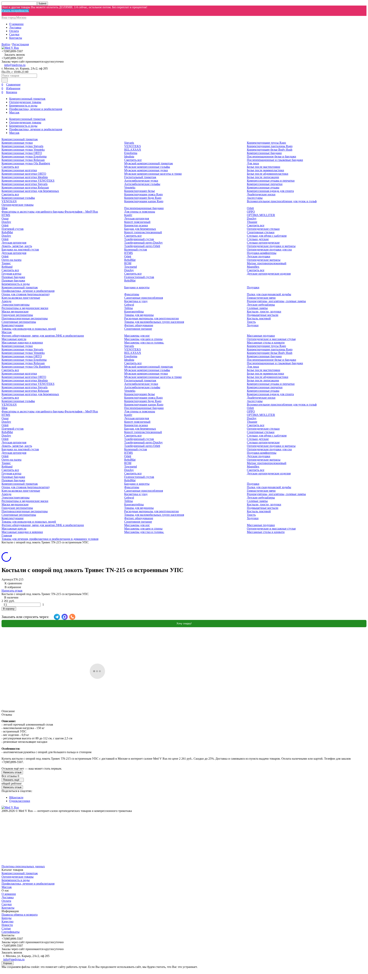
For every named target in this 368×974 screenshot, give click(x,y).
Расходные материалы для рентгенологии (151, 318)
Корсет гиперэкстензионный (143, 232)
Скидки (14, 34)
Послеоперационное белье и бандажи (271, 156)
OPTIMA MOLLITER (261, 215)
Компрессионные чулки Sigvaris (22, 146)
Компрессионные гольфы (18, 197)
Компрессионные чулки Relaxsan (23, 160)
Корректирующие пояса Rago (143, 194)
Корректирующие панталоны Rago (269, 146)
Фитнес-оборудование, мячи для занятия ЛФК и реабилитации (43, 335)
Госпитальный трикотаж (140, 177)
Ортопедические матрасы (263, 259)
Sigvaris (129, 142)
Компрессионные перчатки (265, 184)
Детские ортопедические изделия (269, 273)
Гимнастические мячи (261, 297)
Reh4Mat (7, 232)
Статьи (6, 928)
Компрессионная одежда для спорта (270, 191)
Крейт (128, 215)
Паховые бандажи (13, 277)
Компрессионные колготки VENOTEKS (28, 180)
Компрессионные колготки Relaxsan (25, 187)
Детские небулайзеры (261, 304)
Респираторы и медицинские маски (25, 308)
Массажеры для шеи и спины (143, 339)
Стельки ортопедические (263, 242)
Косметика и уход (135, 301)
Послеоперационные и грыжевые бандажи (275, 160)
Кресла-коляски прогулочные (21, 297)
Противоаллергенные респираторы (25, 318)
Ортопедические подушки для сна (269, 249)
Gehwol (129, 304)
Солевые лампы (257, 308)
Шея (4, 208)
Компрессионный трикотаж (27, 98)
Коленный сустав (135, 249)
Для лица (253, 163)
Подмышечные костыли (262, 315)
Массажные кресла (14, 339)
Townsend (130, 266)
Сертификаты (11, 931)
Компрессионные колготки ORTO (24, 173)
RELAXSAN (132, 149)
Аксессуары (255, 197)
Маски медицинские (15, 311)
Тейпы (128, 308)
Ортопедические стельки (263, 228)
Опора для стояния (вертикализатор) (25, 294)
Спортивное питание (138, 328)
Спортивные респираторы (19, 321)
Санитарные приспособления (143, 297)
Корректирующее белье (139, 191)
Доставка (15, 27)
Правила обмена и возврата (20, 914)
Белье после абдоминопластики (267, 173)
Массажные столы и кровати (266, 342)
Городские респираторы (17, 315)
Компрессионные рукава (263, 187)
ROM (127, 263)
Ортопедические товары (25, 102)
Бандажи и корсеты (137, 287)
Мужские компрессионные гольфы (147, 166)
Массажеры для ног (137, 335)
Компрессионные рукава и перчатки (271, 180)
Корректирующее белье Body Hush (269, 149)
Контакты (15, 37)
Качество (7, 921)
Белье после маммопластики (265, 170)
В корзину (9, 608)
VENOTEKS (132, 146)
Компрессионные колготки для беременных (30, 191)
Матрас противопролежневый (266, 263)
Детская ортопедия (14, 242)
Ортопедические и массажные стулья (271, 339)
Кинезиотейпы (134, 311)
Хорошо (7, 963)
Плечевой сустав (13, 228)
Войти (6, 44)
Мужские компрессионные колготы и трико (153, 173)
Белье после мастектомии (263, 166)
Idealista (129, 156)
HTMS (6, 215)
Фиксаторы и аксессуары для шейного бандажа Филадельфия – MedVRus (50, 211)
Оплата (14, 31)
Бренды (7, 918)
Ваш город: (14, 17)
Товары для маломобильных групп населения (154, 321)
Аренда (6, 301)
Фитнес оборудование (138, 325)
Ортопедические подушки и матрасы (271, 246)
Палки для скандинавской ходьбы (269, 294)
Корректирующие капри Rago (143, 201)
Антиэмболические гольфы (142, 184)
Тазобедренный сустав (139, 239)
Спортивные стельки (260, 232)
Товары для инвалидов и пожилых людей (29, 328)
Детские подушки (258, 256)
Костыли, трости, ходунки (264, 311)
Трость (251, 321)
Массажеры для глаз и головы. (144, 342)
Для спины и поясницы (139, 211)
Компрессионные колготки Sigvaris (25, 184)
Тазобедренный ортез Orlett (142, 246)
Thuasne (252, 222)
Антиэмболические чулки (141, 180)
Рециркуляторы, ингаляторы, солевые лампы (276, 301)
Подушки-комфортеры (261, 253)
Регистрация (20, 44)
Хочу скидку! (184, 623)
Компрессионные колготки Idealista (25, 177)
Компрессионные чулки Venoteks (23, 149)
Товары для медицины (139, 315)
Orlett (5, 225)
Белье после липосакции (263, 177)
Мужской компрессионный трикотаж (148, 163)
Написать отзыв (12, 590)
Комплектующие (13, 325)
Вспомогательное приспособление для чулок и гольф (282, 201)
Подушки (253, 287)
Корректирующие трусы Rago (266, 142)
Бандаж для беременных (140, 228)
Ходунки (253, 325)
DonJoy (6, 222)
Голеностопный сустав (139, 277)
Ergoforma (130, 153)
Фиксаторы (131, 294)
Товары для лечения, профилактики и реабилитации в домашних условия (50, 538)
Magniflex (253, 266)
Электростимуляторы (16, 304)
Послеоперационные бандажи (144, 208)
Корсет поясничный (137, 222)
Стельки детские (258, 239)
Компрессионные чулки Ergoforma (24, 156)
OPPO (251, 211)
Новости (7, 925)
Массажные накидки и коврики (22, 342)
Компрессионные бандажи (264, 153)
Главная (7, 535)
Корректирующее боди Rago (142, 197)
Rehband (7, 266)
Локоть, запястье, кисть (17, 246)
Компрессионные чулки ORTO (22, 153)
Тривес (6, 263)
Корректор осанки (136, 225)
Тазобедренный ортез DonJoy (143, 242)
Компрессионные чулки (17, 142)
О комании (16, 24)
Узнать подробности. (15, 10)
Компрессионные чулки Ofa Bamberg (26, 163)
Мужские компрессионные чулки (146, 170)
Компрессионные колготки (19, 170)
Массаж (14, 112)
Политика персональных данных (23, 866)
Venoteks (129, 187)
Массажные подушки (261, 335)
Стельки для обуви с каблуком (267, 235)
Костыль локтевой (259, 318)
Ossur (5, 218)
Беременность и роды (23, 105)
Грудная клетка (11, 273)
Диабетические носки (261, 194)
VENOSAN (9, 201)
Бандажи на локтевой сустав (20, 249)
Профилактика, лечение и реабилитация (35, 109)
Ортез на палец (11, 259)
